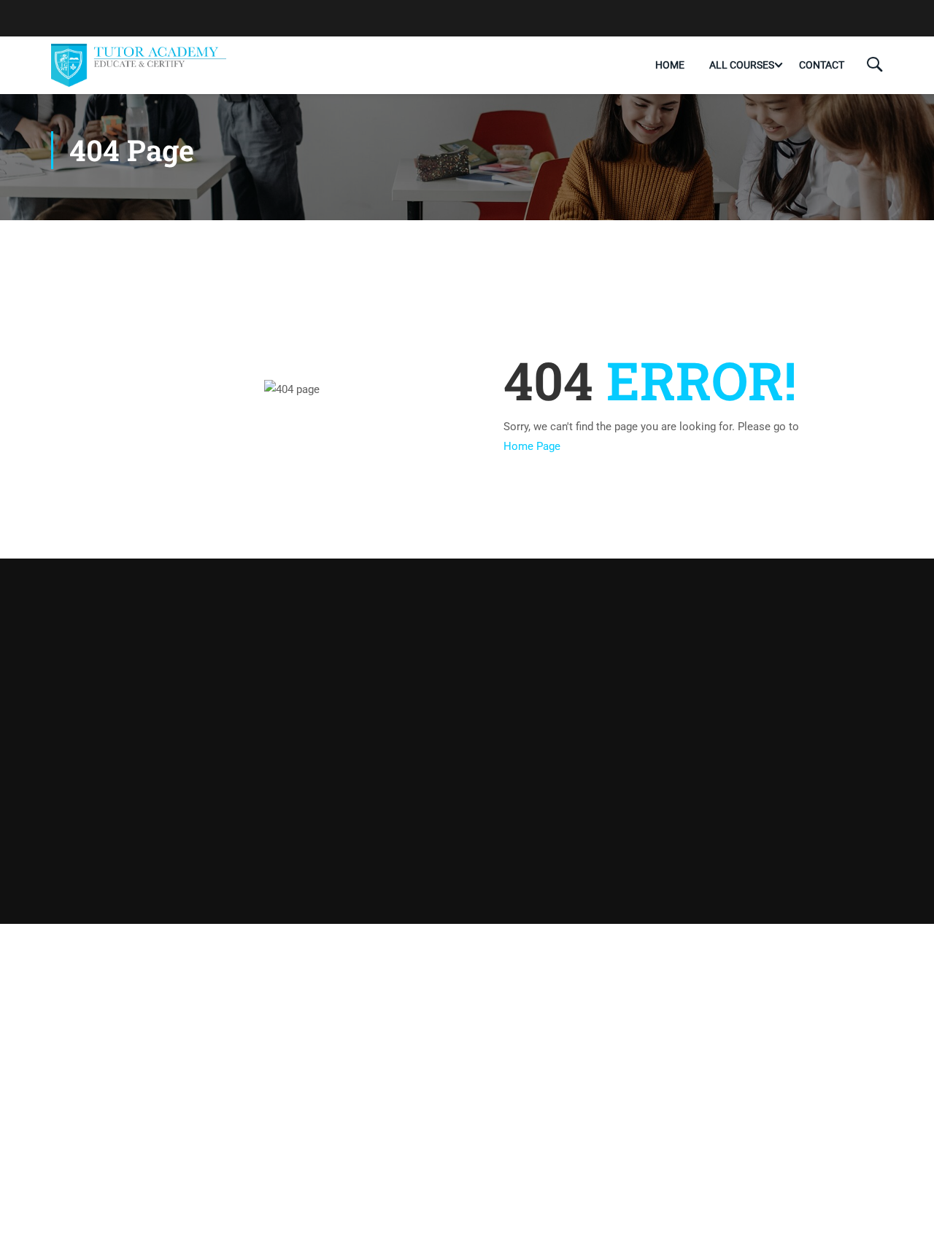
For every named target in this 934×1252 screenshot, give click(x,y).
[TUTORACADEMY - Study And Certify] (138, 65)
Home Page (531, 446)
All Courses (741, 65)
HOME (669, 65)
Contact (821, 65)
